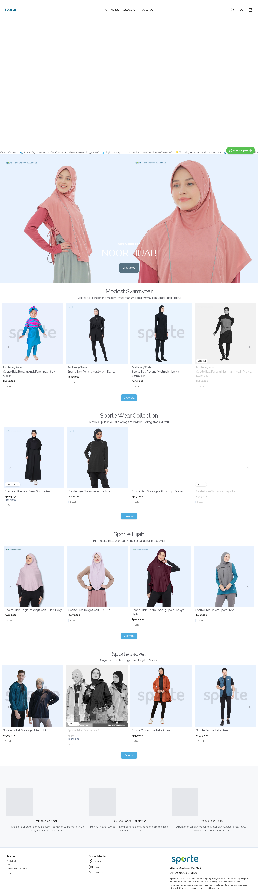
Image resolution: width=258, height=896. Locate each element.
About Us (147, 9)
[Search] (232, 10)
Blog (9, 872)
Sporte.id (174, 878)
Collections (128, 9)
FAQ (9, 864)
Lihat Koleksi (129, 268)
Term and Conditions (17, 868)
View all (129, 397)
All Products (112, 9)
